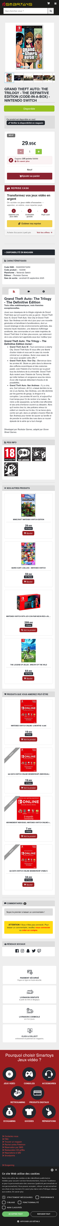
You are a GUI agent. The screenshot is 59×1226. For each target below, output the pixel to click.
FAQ (6, 1139)
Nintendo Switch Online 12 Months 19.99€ (28, 725)
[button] (29, 1221)
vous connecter (42, 927)
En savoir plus (23, 161)
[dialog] (29, 1196)
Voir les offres (43, 232)
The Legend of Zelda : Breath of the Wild (28, 665)
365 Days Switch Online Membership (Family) (28, 871)
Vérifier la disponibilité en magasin (26, 122)
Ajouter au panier (31, 176)
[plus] (39, 151)
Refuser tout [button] (43, 1214)
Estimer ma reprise (31, 223)
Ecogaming (9, 1165)
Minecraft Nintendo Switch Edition (28, 519)
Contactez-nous (11, 1136)
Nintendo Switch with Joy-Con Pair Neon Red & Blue (28, 616)
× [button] (56, 1170)
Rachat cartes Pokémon (14, 1144)
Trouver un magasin (13, 1141)
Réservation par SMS (13, 1147)
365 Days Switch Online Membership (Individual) (28, 774)
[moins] (20, 151)
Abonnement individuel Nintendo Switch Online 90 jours (31, 822)
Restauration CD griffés (14, 1150)
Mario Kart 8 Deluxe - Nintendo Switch (29, 568)
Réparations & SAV (12, 1152)
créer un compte (29, 930)
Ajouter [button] (29, 533)
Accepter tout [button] (16, 1214)
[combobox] (52, 1170)
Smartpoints (9, 1155)
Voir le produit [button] (29, 630)
